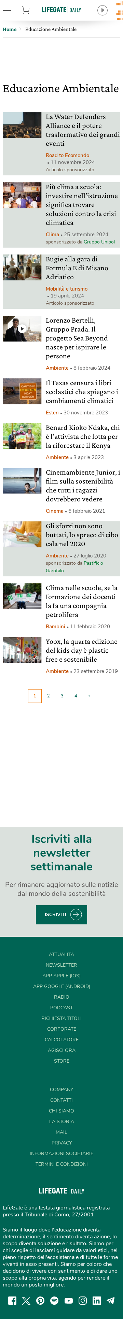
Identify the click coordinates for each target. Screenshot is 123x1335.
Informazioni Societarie (61, 1153)
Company (61, 1089)
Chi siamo (61, 1111)
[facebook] (12, 1300)
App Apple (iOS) (61, 976)
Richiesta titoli (61, 1018)
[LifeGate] (61, 9)
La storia (61, 1121)
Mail (61, 1132)
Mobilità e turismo (66, 288)
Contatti (61, 1100)
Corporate (61, 1029)
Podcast (61, 1008)
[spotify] (54, 1300)
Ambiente (57, 368)
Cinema (55, 511)
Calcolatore (62, 1039)
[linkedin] (97, 1300)
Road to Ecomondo (67, 155)
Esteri (52, 412)
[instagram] (83, 1300)
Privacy (62, 1143)
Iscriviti (55, 914)
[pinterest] (40, 1300)
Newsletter (61, 965)
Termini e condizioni (62, 1164)
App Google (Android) (61, 986)
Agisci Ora (62, 1050)
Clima (52, 234)
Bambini (55, 626)
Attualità (61, 954)
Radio (61, 997)
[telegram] (111, 1300)
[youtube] (69, 1300)
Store (33, 10)
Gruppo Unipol (99, 242)
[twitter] (26, 1300)
